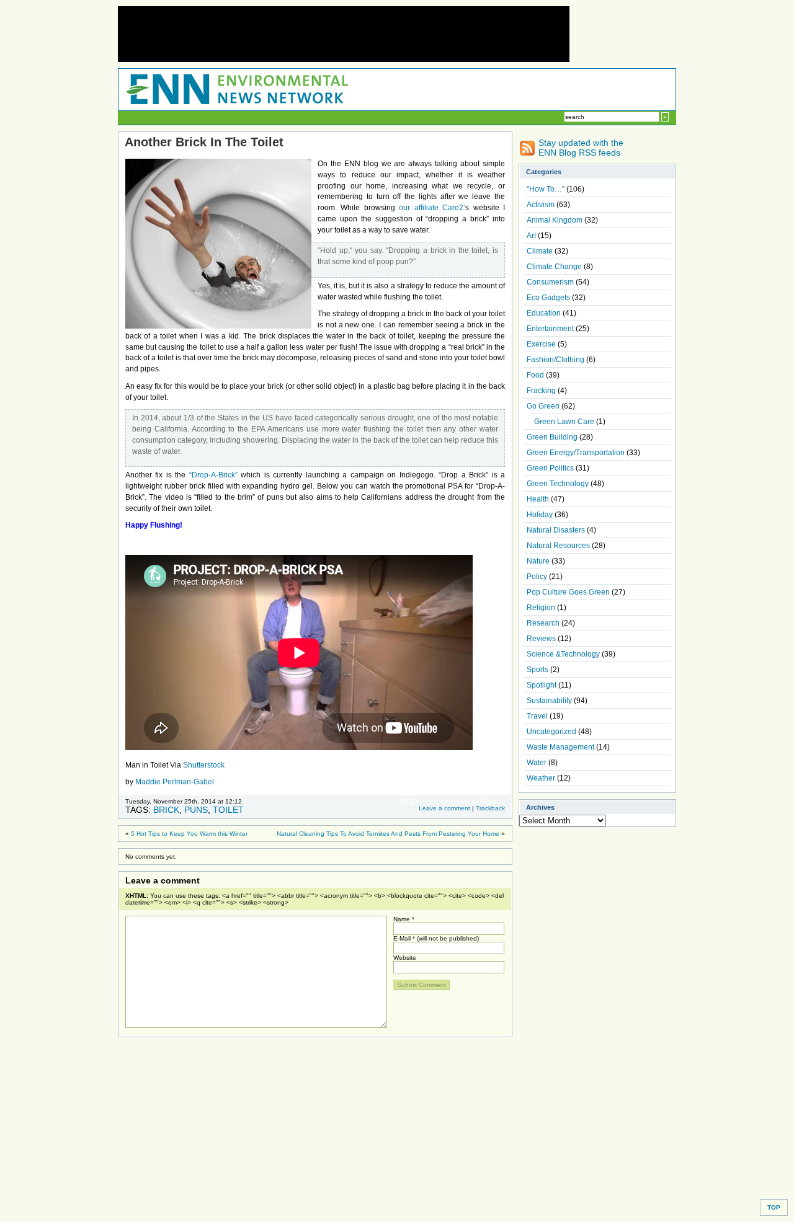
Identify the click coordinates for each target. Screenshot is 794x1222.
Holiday (540, 514)
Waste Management (560, 747)
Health (538, 499)
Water (536, 762)
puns (196, 810)
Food (535, 375)
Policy (537, 576)
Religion (541, 607)
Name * (403, 919)
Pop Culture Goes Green (568, 592)
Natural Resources (558, 545)
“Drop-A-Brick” (213, 475)
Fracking (541, 390)
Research (543, 623)
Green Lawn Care (564, 421)
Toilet (228, 810)
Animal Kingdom (554, 220)
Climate (540, 251)
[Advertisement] (343, 34)
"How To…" (545, 189)
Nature (538, 561)
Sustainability (549, 700)
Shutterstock (204, 765)
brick (166, 810)
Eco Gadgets (548, 297)
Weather (541, 778)
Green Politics (550, 468)
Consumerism (550, 282)
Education (544, 313)
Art (531, 235)
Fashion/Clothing (555, 359)
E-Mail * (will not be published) (436, 938)
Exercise (541, 344)
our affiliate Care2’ (430, 207)
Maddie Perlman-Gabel (174, 781)
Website (404, 957)
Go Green (543, 406)
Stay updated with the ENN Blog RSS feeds (580, 147)
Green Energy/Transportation (576, 452)
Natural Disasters (556, 530)
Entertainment (550, 328)
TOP (773, 1207)
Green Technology (558, 483)
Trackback (490, 808)
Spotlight (541, 685)
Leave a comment (444, 808)
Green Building (552, 437)
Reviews (541, 638)
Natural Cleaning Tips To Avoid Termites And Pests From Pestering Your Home (388, 833)
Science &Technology (563, 654)
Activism (541, 204)
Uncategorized (551, 731)
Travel (537, 716)
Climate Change (554, 266)
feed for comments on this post (453, 801)
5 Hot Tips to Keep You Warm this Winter (189, 833)
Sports (537, 669)
